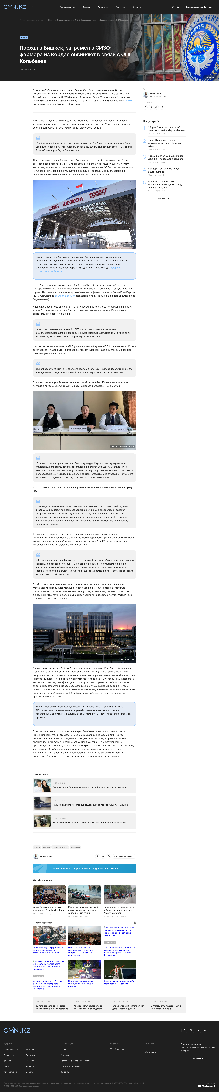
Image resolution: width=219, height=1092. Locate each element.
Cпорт (7, 1066)
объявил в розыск (65, 295)
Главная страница (27, 20)
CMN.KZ (130, 100)
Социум (29, 1072)
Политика (120, 7)
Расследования (67, 7)
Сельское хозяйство (60, 847)
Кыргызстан (75, 847)
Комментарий (10, 1072)
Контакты (65, 1072)
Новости (30, 1061)
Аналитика (103, 7)
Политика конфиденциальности (75, 1061)
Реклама (65, 1055)
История (41, 20)
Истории (86, 7)
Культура (30, 1066)
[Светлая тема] (173, 7)
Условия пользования (70, 1066)
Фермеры (46, 847)
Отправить (198, 1058)
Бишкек (37, 847)
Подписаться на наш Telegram (198, 7)
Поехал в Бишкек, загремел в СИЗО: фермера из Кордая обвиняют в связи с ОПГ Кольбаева (88, 20)
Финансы (136, 7)
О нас (63, 1049)
